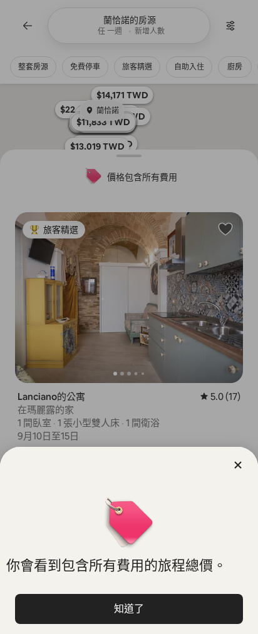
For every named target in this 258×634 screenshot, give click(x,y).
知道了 (129, 608)
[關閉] (238, 465)
